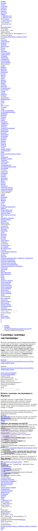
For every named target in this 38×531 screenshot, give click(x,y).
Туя (2, 104)
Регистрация (4, 316)
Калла (2, 275)
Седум (3, 147)
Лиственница (5, 97)
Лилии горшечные (6, 287)
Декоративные (5, 489)
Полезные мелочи (6, 306)
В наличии (11, 363)
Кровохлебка (5, 134)
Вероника (4, 115)
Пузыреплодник (6, 88)
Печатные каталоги (6, 484)
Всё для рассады (6, 298)
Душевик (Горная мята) (8, 128)
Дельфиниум (4, 123)
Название (3, 360)
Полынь (3, 142)
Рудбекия (3, 146)
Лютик (3, 295)
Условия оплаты (5, 468)
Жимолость (4, 179)
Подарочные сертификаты (9, 481)
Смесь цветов (5, 240)
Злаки (2, 498)
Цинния (3, 239)
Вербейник (4, 113)
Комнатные (4, 231)
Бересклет (4, 70)
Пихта (3, 101)
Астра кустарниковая (7, 110)
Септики (3, 250)
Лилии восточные (6, 285)
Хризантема (4, 157)
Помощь (3, 1)
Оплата (3, 4)
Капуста (3, 198)
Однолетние (4, 226)
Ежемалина (4, 178)
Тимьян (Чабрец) (6, 149)
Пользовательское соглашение (10, 473)
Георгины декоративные (8, 261)
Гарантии (3, 8)
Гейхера (3, 118)
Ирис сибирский (6, 274)
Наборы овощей (5, 219)
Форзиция (4, 94)
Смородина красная (7, 189)
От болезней (4, 243)
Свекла (3, 202)
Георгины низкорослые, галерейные (12, 266)
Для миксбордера (6, 165)
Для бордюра (5, 162)
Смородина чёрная (6, 190)
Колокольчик (4, 131)
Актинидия (4, 171)
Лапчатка (3, 85)
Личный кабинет (6, 478)
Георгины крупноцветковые (9, 264)
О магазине (4, 6)
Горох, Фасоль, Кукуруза (8, 215)
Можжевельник (5, 99)
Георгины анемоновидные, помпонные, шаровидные (17, 258)
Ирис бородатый (6, 272)
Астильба (3, 107)
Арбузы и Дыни (5, 213)
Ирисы (3, 271)
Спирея (3, 93)
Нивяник (3, 141)
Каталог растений (6, 470)
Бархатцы (4, 234)
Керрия (3, 83)
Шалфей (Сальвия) (6, 158)
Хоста (2, 155)
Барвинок (4, 69)
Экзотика (3, 221)
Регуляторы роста (6, 248)
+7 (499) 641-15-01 (6, 16)
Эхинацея (4, 160)
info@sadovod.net (6, 27)
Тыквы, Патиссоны (6, 210)
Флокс (3, 152)
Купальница (4, 136)
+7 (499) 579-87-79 (6, 20)
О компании (4, 465)
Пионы (3, 497)
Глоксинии (4, 269)
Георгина (3, 235)
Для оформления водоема (8, 166)
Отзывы (3, 471)
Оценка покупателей (24, 361)
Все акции (4, 12)
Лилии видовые (5, 283)
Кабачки (3, 208)
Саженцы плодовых (7, 490)
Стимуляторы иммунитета (9, 251)
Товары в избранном (17, 526)
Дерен (2, 78)
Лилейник (4, 138)
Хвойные (7, 327)
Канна (3, 277)
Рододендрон (5, 89)
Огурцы (3, 205)
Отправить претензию (7, 479)
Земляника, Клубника (7, 218)
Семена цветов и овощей (8, 487)
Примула (3, 144)
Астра (2, 109)
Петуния (3, 237)
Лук (2, 216)
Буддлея (3, 73)
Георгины (4, 256)
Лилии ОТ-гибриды (7, 280)
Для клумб (4, 163)
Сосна (2, 102)
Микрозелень (5, 223)
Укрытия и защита (6, 309)
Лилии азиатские (6, 282)
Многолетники (5, 492)
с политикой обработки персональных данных (23, 447)
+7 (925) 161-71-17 (6, 24)
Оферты (3, 14)
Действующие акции (7, 482)
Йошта (3, 181)
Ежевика (3, 176)
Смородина (4, 186)
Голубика (3, 174)
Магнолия (4, 86)
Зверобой (3, 81)
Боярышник (4, 72)
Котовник (4, 133)
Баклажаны (4, 197)
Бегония (3, 255)
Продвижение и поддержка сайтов (11, 462)
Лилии (3, 279)
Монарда (3, 139)
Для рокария (4, 168)
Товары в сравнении (30, 526)
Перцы (3, 195)
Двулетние (4, 229)
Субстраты (4, 308)
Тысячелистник (5, 150)
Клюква (3, 182)
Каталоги (3, 11)
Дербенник (4, 125)
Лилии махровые (6, 288)
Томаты (3, 194)
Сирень (3, 91)
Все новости (4, 439)
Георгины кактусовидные (8, 263)
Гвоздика (3, 117)
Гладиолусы (4, 267)
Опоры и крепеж (6, 304)
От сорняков (4, 247)
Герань (3, 120)
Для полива (4, 300)
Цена (8, 361)
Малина (3, 184)
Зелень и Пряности (6, 211)
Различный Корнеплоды (8, 206)
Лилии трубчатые (6, 293)
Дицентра (4, 126)
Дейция (3, 77)
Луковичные (4, 494)
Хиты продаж (14, 361)
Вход (2, 314)
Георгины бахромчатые (8, 259)
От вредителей (5, 245)
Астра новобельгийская (8, 112)
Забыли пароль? (5, 317)
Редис (2, 203)
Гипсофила (4, 122)
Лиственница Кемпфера (8, 374)
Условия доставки (6, 466)
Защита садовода (6, 301)
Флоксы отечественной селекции (11, 154)
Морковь (3, 200)
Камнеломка (4, 130)
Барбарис (3, 67)
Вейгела (3, 75)
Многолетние (5, 227)
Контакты (4, 9)
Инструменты (5, 303)
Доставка (3, 3)
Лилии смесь (4, 290)
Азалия (3, 65)
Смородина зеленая (6, 187)
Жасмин (3, 80)
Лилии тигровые (6, 291)
